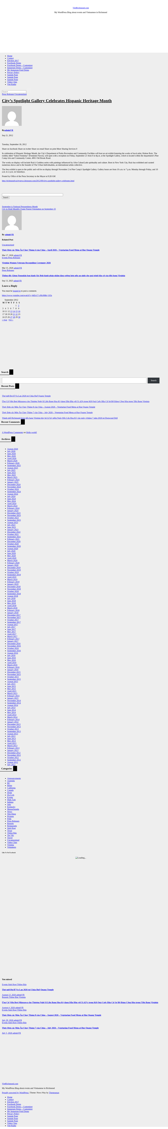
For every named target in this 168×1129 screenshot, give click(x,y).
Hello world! (31, 432)
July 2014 (11, 708)
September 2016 (14, 651)
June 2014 (11, 710)
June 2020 (11, 553)
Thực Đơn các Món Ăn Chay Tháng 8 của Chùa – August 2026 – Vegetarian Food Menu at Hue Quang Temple (48, 407)
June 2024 (11, 499)
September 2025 (14, 465)
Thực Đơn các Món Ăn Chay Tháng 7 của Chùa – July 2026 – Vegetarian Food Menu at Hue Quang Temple (47, 412)
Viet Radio (11, 84)
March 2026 (12, 461)
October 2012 (13, 757)
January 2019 (12, 584)
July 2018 (11, 598)
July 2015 (11, 684)
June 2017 (11, 629)
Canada (10, 790)
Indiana (10, 802)
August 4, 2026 (8, 1007)
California (11, 788)
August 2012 (12, 762)
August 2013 (12, 734)
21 (14, 314)
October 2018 (13, 591)
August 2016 (12, 653)
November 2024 (14, 487)
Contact (10, 58)
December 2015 (13, 672)
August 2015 (12, 681)
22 (16, 314)
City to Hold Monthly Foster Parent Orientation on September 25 (29, 209)
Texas (9, 830)
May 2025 (11, 475)
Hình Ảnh (11, 800)
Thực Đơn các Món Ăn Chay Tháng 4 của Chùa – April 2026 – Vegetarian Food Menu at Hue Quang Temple (50, 250)
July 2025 (11, 470)
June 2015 (11, 686)
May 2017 (11, 632)
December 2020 (13, 541)
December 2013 (13, 724)
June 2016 (11, 658)
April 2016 (11, 662)
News (9, 811)
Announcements (14, 778)
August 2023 (12, 522)
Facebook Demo (14, 63)
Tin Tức (10, 835)
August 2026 (12, 449)
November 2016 (14, 646)
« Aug (4, 320)
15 (16, 311)
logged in (17, 291)
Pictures (10, 816)
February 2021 (13, 539)
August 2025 (12, 468)
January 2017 (12, 641)
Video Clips (12, 82)
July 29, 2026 (8, 1020)
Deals (9, 792)
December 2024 (13, 484)
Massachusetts (13, 809)
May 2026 (11, 456)
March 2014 (12, 717)
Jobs (9, 804)
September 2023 (14, 520)
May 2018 (11, 603)
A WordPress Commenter (12, 432)
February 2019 (13, 582)
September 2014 (14, 703)
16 (19, 311)
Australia (11, 781)
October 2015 (13, 677)
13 (11, 311)
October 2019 (13, 572)
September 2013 (14, 731)
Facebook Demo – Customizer (20, 65)
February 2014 (13, 719)
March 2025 (12, 477)
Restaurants (12, 826)
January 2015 (12, 698)
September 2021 (14, 537)
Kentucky (11, 807)
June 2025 (11, 473)
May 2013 (11, 741)
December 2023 (13, 513)
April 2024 (11, 503)
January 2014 (12, 722)
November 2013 (14, 727)
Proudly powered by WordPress (15, 1093)
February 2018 (13, 610)
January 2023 (12, 529)
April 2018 (11, 605)
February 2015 (13, 696)
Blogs (9, 785)
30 (19, 317)
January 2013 (12, 750)
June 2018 (11, 601)
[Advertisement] (80, 34)
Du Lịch (10, 795)
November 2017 (14, 617)
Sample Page (12, 75)
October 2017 (13, 620)
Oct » (11, 320)
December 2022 (13, 532)
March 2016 (12, 665)
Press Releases (8, 94)
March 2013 (12, 746)
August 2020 (12, 548)
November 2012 (14, 755)
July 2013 (11, 736)
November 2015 (14, 674)
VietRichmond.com (81, 8)
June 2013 (11, 738)
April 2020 (11, 558)
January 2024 (12, 511)
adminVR (8, 130)
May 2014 (11, 712)
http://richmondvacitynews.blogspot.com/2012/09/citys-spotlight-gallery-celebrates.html (38, 181)
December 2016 (13, 643)
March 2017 (12, 636)
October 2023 (13, 518)
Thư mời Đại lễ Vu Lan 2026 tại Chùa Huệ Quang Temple (26, 396)
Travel (9, 838)
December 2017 (13, 615)
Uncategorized (21, 94)
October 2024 (13, 489)
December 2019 (13, 567)
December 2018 (13, 586)
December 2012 (13, 753)
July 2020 (11, 551)
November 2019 (14, 570)
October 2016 (13, 648)
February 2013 (13, 748)
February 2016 (13, 667)
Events (5, 258)
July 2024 (11, 496)
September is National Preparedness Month (20, 206)
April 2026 (11, 458)
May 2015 (11, 689)
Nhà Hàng (11, 814)
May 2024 (11, 501)
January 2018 (12, 613)
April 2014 (11, 715)
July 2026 (11, 451)
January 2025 (12, 482)
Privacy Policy (13, 72)
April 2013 (11, 743)
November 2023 (14, 515)
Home (9, 56)
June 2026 (11, 454)
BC (8, 783)
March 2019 (12, 579)
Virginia (10, 845)
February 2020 (13, 563)
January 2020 (12, 565)
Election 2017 (13, 60)
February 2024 (13, 508)
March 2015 (12, 693)
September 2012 (14, 760)
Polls (9, 819)
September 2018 (14, 594)
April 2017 (11, 634)
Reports (10, 823)
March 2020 (12, 560)
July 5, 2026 (7, 1033)
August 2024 (12, 494)
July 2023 (11, 525)
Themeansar (54, 1093)
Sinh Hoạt (11, 828)
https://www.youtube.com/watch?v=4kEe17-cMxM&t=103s (27, 295)
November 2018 (14, 589)
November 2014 (14, 700)
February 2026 (13, 463)
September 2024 (14, 492)
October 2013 (13, 729)
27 (11, 317)
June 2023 (11, 527)
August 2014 (12, 705)
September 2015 (14, 679)
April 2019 (11, 577)
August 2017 (12, 624)
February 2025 (13, 480)
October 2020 (13, 544)
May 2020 (11, 556)
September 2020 (14, 546)
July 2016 (11, 655)
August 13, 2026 (9, 995)
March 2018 (12, 608)
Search (153, 380)
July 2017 (11, 627)
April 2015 (11, 691)
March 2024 (12, 506)
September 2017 (14, 622)
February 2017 (13, 639)
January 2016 (12, 670)
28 (14, 317)
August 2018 (12, 596)
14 (14, 311)
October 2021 (13, 534)
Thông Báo (12, 833)
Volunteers (11, 847)
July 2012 (11, 765)
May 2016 (11, 660)
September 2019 (14, 575)
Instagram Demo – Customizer (20, 68)
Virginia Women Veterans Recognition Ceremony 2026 (26, 263)
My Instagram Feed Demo (18, 70)
